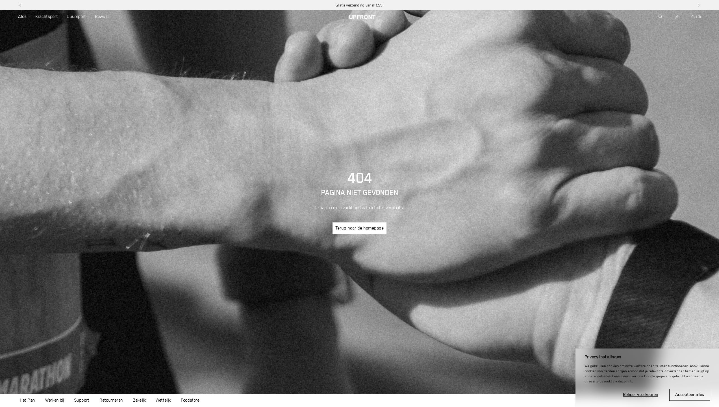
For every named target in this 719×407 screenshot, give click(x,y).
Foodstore (190, 400)
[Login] (677, 16)
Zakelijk (139, 400)
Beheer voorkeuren (640, 394)
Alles (22, 16)
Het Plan (27, 400)
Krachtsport (46, 16)
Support (81, 400)
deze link (625, 381)
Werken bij (54, 400)
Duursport (76, 16)
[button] (20, 5)
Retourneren (111, 400)
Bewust (102, 16)
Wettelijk (163, 400)
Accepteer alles (689, 394)
